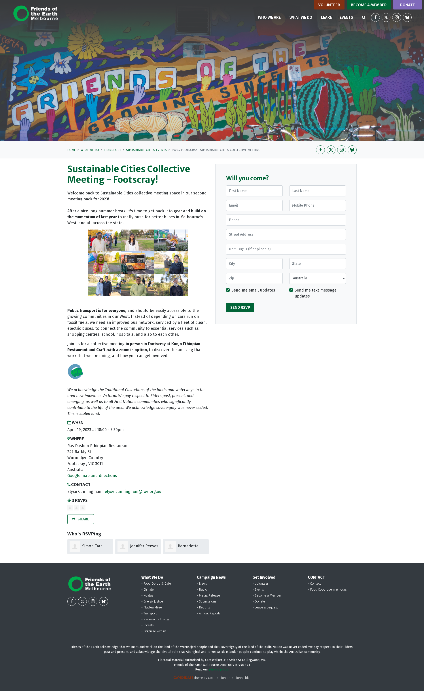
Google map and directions (92, 475)
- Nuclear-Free (151, 607)
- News (202, 584)
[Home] (35, 13)
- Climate (147, 589)
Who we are (269, 17)
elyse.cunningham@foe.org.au (133, 491)
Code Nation (217, 678)
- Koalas (147, 595)
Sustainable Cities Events (146, 150)
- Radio (202, 589)
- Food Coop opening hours (327, 589)
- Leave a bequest (265, 607)
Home (71, 150)
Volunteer (329, 5)
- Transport (149, 613)
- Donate (258, 601)
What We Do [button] (304, 17)
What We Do (90, 150)
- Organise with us (154, 631)
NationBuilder (241, 678)
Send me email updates (253, 290)
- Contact (314, 584)
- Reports (203, 607)
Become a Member (369, 5)
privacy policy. (219, 669)
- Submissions (206, 601)
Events (346, 17)
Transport (112, 150)
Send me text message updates (316, 293)
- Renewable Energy (155, 619)
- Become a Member (266, 595)
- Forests (147, 625)
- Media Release (208, 595)
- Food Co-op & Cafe (156, 584)
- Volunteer (260, 584)
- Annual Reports (209, 613)
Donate (407, 5)
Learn (327, 17)
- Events (258, 589)
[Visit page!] (375, 17)
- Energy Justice (152, 601)
